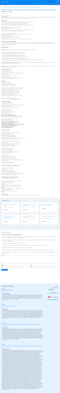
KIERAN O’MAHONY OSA (7, 290)
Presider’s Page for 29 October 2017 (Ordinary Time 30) (9, 217)
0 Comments (12, 206)
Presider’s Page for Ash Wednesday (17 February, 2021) (29, 217)
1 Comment (50, 218)
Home (35, 3)
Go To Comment (5, 318)
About (52, 3)
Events (48, 3)
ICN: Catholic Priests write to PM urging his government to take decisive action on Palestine (21, 324)
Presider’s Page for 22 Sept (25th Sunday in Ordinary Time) (30, 205)
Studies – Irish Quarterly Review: (8, 305)
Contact (57, 3)
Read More (6, 209)
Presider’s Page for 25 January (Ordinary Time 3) (10, 205)
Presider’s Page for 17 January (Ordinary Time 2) (48, 217)
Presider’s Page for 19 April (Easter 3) (48, 204)
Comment (3, 254)
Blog (44, 3)
